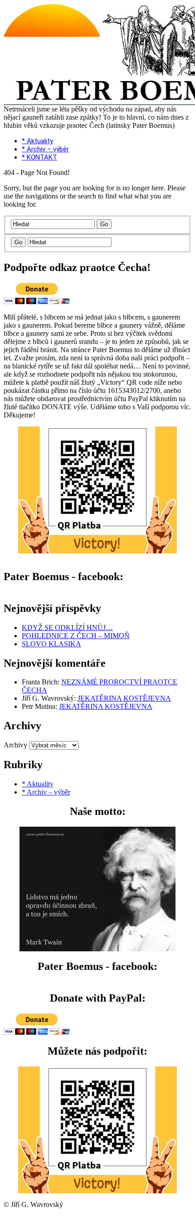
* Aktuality (37, 141)
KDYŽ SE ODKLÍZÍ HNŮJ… (67, 627)
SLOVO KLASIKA (51, 644)
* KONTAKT (39, 157)
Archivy (15, 745)
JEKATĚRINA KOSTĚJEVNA (124, 698)
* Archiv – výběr (45, 149)
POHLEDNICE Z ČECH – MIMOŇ (76, 635)
